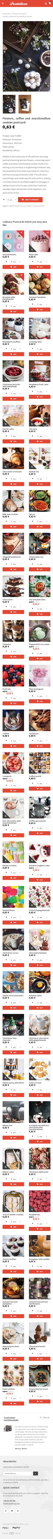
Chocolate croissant (12, 472)
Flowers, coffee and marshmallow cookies (17, 16)
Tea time (33, 429)
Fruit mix (7, 689)
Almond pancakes (11, 1346)
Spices (32, 514)
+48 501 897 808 (9, 1501)
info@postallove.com (11, 1503)
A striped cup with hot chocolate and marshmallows (39, 1127)
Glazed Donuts (9, 254)
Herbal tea (34, 472)
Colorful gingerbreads (39, 910)
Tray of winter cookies (13, 1215)
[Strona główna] (17, 5)
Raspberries (34, 1215)
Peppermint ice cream (39, 644)
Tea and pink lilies (37, 600)
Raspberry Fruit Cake (38, 384)
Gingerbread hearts (12, 557)
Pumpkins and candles (39, 1259)
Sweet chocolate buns (13, 995)
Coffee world (35, 776)
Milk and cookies (10, 514)
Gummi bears (9, 910)
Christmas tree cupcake (10, 1039)
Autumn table (35, 995)
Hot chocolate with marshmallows (12, 822)
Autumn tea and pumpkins (10, 1303)
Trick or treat (35, 1083)
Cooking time (35, 342)
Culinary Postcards (18, 14)
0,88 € (6, 736)
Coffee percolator (37, 821)
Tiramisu (7, 644)
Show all (46, 1417)
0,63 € (6, 256)
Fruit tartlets (9, 1389)
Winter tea (7, 1125)
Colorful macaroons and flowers (38, 1303)
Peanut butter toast (38, 1389)
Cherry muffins (9, 1259)
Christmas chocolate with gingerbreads (39, 1039)
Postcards (6, 14)
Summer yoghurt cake (39, 865)
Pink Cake (33, 254)
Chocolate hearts (37, 1346)
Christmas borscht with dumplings (11, 385)
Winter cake (8, 1172)
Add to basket (32, 199)
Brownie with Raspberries (9, 298)
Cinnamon (33, 734)
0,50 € (36, 604)
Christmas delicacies (38, 1172)
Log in (5, 206)
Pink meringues (36, 689)
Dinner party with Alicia (13, 1083)
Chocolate (7, 600)
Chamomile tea (36, 557)
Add (14, 267)
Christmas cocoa (10, 953)
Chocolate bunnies (38, 953)
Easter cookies (10, 865)
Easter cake (8, 429)
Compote (7, 776)
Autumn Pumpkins (37, 297)
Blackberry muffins (11, 342)
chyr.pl (17, 1533)
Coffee (6, 734)
